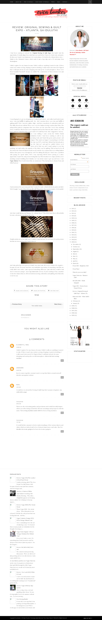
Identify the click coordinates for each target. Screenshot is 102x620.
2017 (72, 225)
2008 (72, 308)
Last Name (73, 169)
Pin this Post (54, 290)
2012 (72, 237)
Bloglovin (79, 108)
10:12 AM (18, 403)
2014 (72, 232)
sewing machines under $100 (32, 410)
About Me (18, 1)
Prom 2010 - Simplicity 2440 (81, 266)
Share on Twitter (39, 290)
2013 (72, 235)
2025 (72, 208)
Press (53, 1)
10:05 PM (18, 370)
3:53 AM (18, 387)
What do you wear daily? (80, 272)
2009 (72, 306)
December (76, 244)
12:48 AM (18, 347)
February (75, 301)
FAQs (58, 1)
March (75, 263)
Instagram (86, 102)
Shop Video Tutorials (42, 1)
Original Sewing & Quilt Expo (42, 53)
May (74, 258)
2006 (72, 313)
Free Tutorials (28, 1)
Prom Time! (76, 269)
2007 (72, 310)
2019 (72, 220)
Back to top (87, 618)
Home (11, 1)
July (74, 254)
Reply (62, 360)
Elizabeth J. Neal (22, 344)
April (74, 261)
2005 (72, 315)
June (74, 256)
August (75, 251)
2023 (72, 213)
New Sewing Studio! (22, 599)
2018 (72, 223)
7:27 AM (18, 422)
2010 (72, 242)
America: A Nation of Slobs (24, 491)
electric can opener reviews (24, 375)
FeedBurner (83, 90)
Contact (65, 1)
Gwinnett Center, (23, 59)
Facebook (73, 102)
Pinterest (73, 108)
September (76, 249)
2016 (72, 227)
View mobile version (37, 305)
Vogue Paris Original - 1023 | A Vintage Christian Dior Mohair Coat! (25, 534)
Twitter (79, 102)
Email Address (79, 159)
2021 (72, 215)
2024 (72, 211)
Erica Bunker (26, 315)
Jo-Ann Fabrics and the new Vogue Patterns (22, 561)
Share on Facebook (22, 290)
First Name (73, 164)
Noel (18, 384)
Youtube (86, 108)
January (75, 303)
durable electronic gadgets (24, 429)
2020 (72, 218)
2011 (72, 239)
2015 (72, 230)
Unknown (20, 368)
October (75, 246)
